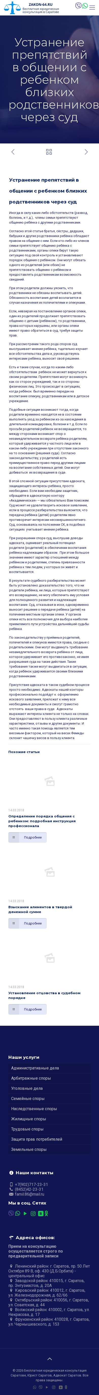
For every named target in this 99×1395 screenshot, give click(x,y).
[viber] (77, 6)
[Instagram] (33, 1213)
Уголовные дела (27, 1088)
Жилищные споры (28, 1119)
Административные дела (35, 1068)
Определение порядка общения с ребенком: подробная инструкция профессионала (42, 821)
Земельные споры (29, 1149)
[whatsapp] (84, 6)
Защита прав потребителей (36, 1139)
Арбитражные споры (31, 1078)
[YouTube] (25, 1213)
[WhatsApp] (17, 1213)
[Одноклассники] (46, 1213)
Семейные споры (28, 1098)
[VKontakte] (41, 1213)
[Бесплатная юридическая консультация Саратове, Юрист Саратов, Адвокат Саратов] (31, 7)
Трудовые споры (27, 1129)
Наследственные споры (34, 1108)
